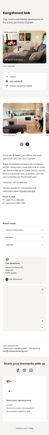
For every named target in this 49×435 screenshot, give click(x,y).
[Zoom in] (42, 321)
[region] (24, 308)
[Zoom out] (42, 327)
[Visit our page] (24, 370)
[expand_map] (42, 289)
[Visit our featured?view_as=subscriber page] (31, 370)
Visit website (15, 81)
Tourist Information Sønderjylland (20, 408)
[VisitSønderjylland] (13, 381)
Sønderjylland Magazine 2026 (18, 411)
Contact (9, 405)
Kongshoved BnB (27, 191)
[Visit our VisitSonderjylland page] (18, 370)
